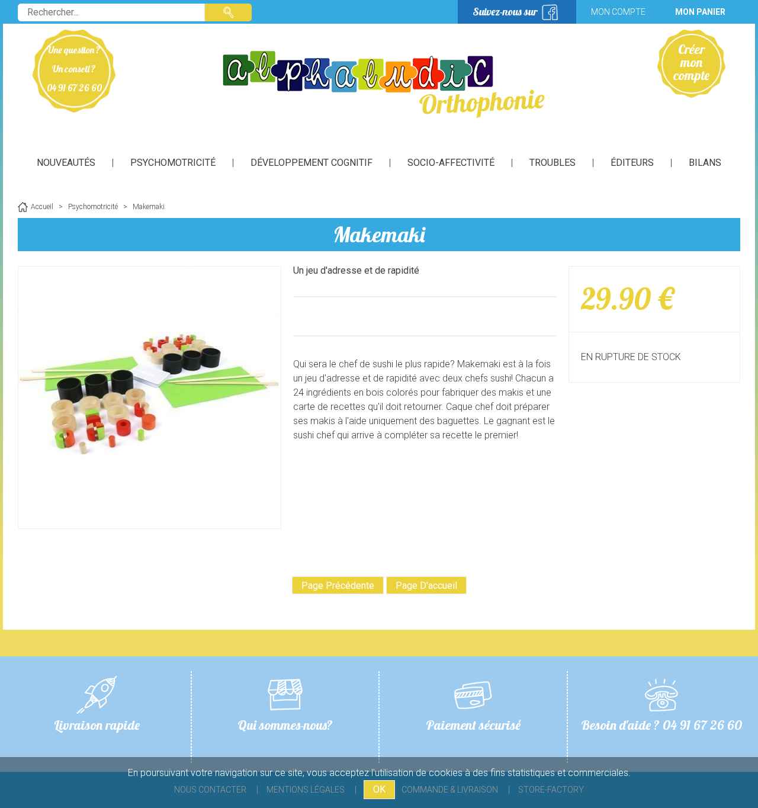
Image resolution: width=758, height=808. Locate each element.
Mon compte (618, 12)
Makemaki (379, 234)
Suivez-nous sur (505, 11)
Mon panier (700, 12)
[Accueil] (379, 82)
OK (379, 789)
